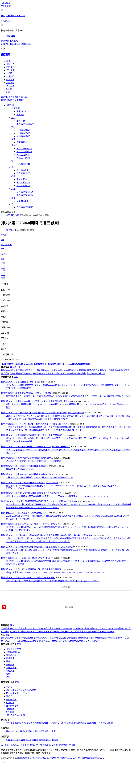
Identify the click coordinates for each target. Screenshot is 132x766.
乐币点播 (10, 67)
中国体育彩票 (25, 740)
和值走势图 (11, 668)
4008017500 (15, 44)
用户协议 (44, 745)
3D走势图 (45, 723)
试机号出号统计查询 (15, 715)
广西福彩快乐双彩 (24, 207)
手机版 (72, 745)
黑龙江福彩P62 (23, 155)
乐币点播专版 (45, 740)
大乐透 (15, 100)
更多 (12, 367)
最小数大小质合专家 (83, 535)
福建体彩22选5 (23, 179)
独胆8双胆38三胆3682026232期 (20, 469)
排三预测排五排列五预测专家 (35, 370)
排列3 (3, 100)
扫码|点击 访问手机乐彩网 (13, 16)
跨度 (8, 661)
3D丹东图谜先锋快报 (76, 373)
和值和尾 (10, 658)
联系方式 (15, 745)
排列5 (9, 100)
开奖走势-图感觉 (13, 649)
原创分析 (15, 215)
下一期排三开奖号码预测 (21, 373)
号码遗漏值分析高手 (61, 447)
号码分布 (10, 664)
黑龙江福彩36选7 (24, 148)
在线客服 (5, 44)
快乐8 (17, 97)
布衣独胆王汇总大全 (96, 373)
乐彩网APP (6, 21)
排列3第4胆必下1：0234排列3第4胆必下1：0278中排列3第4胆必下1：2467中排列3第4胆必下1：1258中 (52, 581)
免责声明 (34, 745)
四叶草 (58, 569)
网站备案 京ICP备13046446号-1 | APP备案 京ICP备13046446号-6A (48, 758)
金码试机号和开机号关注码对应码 (21, 690)
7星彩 (21, 100)
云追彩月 (42, 513)
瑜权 (53, 577)
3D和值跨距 (80, 723)
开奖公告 (10, 64)
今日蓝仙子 (48, 558)
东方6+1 (20, 114)
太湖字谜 (10, 83)
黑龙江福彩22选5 (24, 152)
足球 (8, 92)
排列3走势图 (92, 723)
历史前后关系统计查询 (16, 693)
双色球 (11, 97)
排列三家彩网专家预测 (11, 370)
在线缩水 (10, 709)
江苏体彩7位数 (23, 164)
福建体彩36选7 (23, 185)
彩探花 (54, 524)
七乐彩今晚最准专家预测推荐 (63, 370)
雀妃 (37, 382)
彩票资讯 (10, 79)
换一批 (17, 367)
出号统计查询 (12, 706)
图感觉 (55, 740)
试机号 (9, 687)
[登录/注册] (6, 3)
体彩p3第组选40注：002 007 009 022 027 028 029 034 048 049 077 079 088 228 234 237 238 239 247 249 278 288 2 (55, 572)
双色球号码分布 (105, 723)
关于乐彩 (5, 745)
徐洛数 (48, 393)
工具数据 (10, 76)
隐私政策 (53, 745)
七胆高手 (43, 466)
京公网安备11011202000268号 (91, 758)
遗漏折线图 (11, 655)
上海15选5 (21, 121)
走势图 (9, 73)
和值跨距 (10, 671)
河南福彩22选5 (23, 142)
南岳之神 (68, 401)
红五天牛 (72, 501)
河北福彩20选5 (23, 130)
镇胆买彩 (59, 435)
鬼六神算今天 (47, 458)
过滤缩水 (10, 703)
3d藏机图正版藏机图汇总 (88, 370)
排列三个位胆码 (107, 370)
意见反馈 (24, 745)
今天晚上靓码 (61, 424)
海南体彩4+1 (22, 201)
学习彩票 (10, 86)
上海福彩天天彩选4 (25, 124)
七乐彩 (24, 97)
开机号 (9, 696)
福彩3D (4, 97)
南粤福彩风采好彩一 (25, 195)
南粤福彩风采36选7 (25, 192)
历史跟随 (10, 712)
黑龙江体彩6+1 (23, 158)
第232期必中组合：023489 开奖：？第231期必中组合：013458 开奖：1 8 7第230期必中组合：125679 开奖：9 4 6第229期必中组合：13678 (68, 396)
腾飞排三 (10, 230)
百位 (8, 677)
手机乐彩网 (6, 6)
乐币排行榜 (27, 723)
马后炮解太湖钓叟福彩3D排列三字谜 (50, 373)
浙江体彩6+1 (22, 170)
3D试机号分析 (57, 723)
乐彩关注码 (11, 699)
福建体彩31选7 (23, 182)
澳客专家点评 (52, 483)
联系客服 (14, 41)
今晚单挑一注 (45, 474)
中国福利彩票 (12, 740)
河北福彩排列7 (23, 133)
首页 (8, 61)
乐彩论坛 (10, 70)
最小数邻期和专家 (76, 413)
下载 (8, 36)
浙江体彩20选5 (23, 173)
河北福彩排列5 (23, 136)
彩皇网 (9, 89)
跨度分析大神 (67, 547)
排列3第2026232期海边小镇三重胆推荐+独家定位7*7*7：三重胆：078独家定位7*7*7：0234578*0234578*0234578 (57, 496)
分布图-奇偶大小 (13, 652)
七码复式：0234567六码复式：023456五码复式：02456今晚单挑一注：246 (39, 477)
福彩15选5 (21, 111)
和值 (8, 674)
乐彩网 (18, 723)
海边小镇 (55, 493)
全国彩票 (10, 105)
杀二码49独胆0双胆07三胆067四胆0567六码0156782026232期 (33, 461)
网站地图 (5, 41)
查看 (13, 36)
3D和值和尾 (69, 723)
